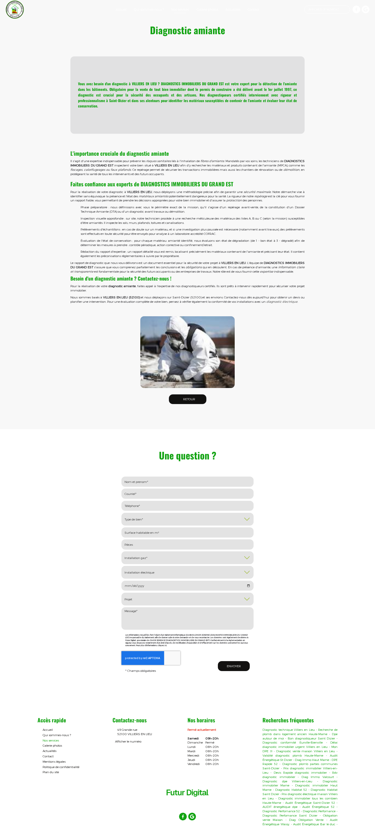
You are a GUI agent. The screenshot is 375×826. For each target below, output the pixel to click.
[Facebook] (356, 9)
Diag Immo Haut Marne (312, 759)
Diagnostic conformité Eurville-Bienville (292, 742)
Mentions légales (54, 761)
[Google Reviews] (365, 9)
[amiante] (187, 352)
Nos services (180, 9)
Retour (188, 399)
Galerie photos (207, 9)
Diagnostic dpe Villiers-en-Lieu (287, 781)
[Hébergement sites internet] (187, 802)
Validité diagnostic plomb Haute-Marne (292, 755)
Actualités (233, 9)
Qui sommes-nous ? (149, 9)
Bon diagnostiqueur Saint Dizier (311, 738)
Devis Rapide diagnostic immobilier (300, 772)
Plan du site (51, 772)
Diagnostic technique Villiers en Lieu (288, 729)
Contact (253, 9)
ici (166, 645)
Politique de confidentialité (61, 767)
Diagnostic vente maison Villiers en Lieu (305, 751)
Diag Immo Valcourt (318, 777)
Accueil (121, 9)
